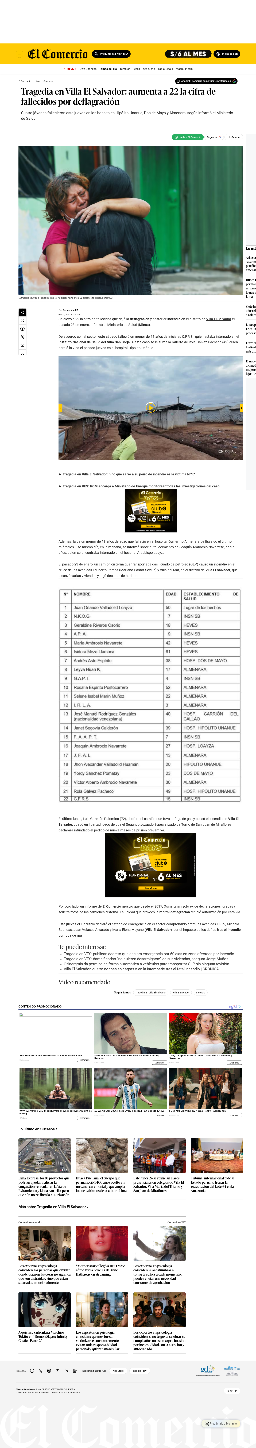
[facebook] (32, 1371)
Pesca (136, 69)
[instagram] (49, 1371)
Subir (229, 1390)
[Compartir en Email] (22, 345)
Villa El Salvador (180, 992)
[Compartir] (22, 312)
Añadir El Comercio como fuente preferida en (206, 81)
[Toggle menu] (19, 54)
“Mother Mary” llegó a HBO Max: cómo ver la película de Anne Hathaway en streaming (100, 1270)
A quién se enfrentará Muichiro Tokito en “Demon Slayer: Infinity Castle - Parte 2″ (43, 1336)
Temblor (125, 69)
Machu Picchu (184, 69)
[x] (40, 1371)
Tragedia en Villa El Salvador (150, 992)
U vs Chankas (88, 69)
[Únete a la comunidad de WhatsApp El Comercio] (188, 137)
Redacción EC (70, 310)
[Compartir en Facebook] (22, 329)
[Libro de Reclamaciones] (232, 1370)
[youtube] (58, 1371)
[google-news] (75, 1371)
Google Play (139, 1370)
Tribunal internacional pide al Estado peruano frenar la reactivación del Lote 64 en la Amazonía (212, 1184)
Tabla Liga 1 (165, 69)
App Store (118, 1370)
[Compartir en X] (22, 337)
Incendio (200, 992)
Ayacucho (149, 69)
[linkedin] (66, 1371)
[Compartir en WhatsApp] (22, 320)
